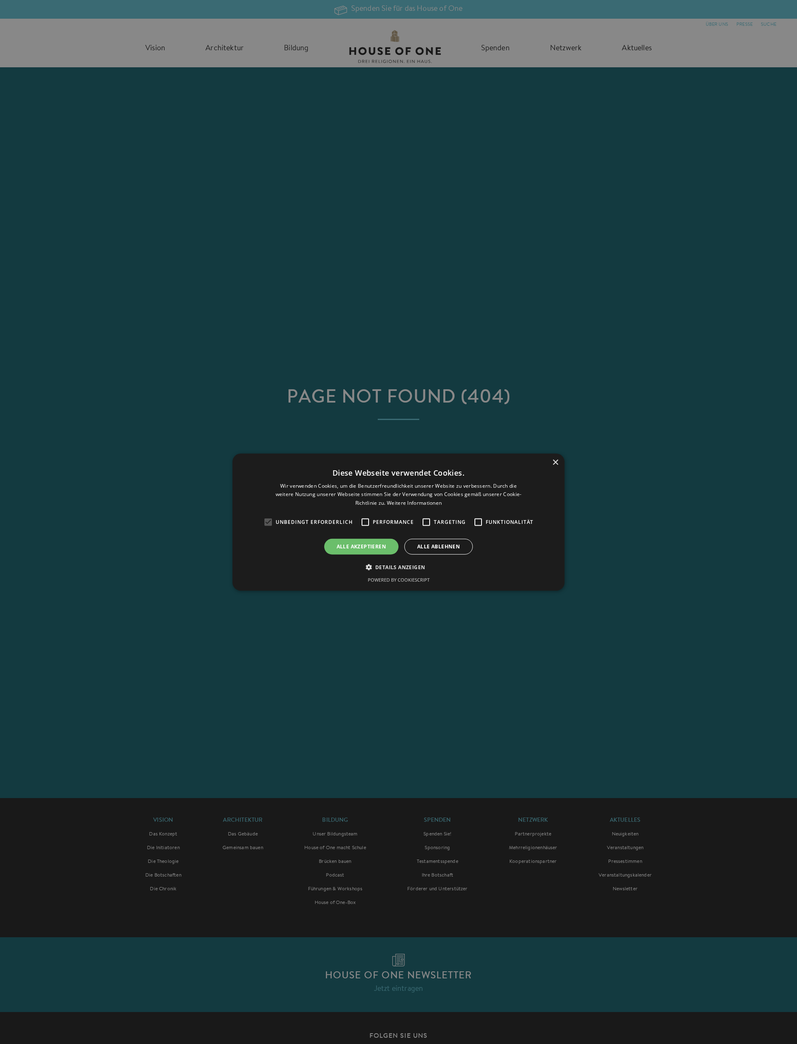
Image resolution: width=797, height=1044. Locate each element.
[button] (398, 567)
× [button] (555, 462)
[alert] (398, 522)
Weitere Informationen (414, 502)
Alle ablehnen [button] (438, 546)
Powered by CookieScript (399, 580)
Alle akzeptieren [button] (361, 546)
